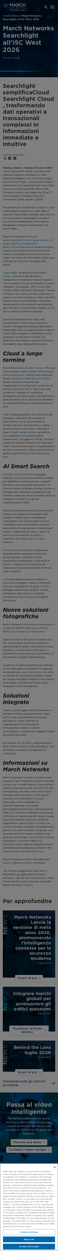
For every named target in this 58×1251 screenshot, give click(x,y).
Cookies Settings (29, 1232)
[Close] (55, 1167)
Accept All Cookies (29, 1247)
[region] (29, 1207)
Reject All (29, 1239)
